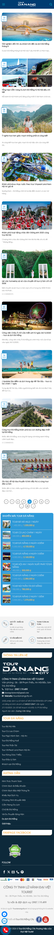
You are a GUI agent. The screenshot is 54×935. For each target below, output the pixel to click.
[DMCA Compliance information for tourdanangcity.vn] (11, 850)
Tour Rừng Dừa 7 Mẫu (12, 754)
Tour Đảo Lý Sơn (9, 759)
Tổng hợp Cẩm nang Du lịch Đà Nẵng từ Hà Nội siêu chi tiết (26, 90)
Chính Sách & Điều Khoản (14, 786)
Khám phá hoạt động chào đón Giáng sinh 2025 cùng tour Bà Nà (25, 233)
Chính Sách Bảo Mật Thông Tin (16, 790)
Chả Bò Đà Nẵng (10, 809)
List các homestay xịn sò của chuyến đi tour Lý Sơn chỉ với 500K (27, 282)
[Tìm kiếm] (51, 4)
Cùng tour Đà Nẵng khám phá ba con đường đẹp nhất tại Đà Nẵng (26, 430)
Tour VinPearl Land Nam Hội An (16, 750)
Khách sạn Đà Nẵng (11, 764)
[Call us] (17, 872)
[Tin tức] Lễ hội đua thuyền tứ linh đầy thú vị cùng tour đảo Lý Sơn (25, 482)
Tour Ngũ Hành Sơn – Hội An (14, 735)
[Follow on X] (8, 872)
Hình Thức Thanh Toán (12, 781)
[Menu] (3, 4)
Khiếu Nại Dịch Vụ (10, 795)
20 (27, 506)
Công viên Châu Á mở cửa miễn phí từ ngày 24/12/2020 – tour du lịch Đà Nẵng (26, 334)
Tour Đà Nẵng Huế (10, 740)
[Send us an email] (13, 872)
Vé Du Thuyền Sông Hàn (13, 814)
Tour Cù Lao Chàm (10, 731)
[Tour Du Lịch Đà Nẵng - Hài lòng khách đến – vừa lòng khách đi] (27, 4)
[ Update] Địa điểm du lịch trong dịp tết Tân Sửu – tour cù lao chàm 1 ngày (27, 382)
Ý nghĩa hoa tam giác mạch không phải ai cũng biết (25, 135)
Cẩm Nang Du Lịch (11, 804)
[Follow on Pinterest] (22, 872)
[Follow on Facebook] (4, 872)
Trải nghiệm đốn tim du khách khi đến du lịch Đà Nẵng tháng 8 (25, 45)
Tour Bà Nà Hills (8, 726)
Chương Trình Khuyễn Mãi (14, 800)
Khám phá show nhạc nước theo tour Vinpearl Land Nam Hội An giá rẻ (26, 185)
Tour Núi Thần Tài (9, 745)
